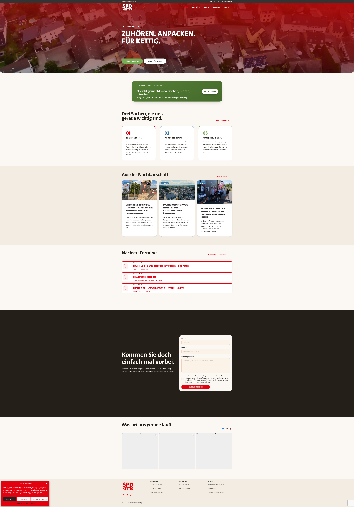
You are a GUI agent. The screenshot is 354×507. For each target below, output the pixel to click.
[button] (47, 483)
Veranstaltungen (185, 488)
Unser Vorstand (155, 488)
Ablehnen (24, 499)
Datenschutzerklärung (22, 503)
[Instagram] (215, 1)
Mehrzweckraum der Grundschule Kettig (147, 280)
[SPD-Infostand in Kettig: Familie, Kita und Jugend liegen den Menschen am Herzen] (214, 192)
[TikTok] (218, 1)
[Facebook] (211, 1)
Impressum (32, 503)
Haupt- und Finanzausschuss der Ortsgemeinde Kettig (161, 265)
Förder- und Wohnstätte (141, 291)
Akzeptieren (9, 499)
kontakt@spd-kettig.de (216, 484)
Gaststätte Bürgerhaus (141, 269)
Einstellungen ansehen (39, 499)
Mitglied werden (184, 484)
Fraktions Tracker (156, 492)
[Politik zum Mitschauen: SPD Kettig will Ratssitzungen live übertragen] (177, 190)
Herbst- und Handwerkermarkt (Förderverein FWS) (159, 287)
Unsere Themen (156, 484)
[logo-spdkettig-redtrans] (127, 7)
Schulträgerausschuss (144, 276)
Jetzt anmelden (210, 91)
